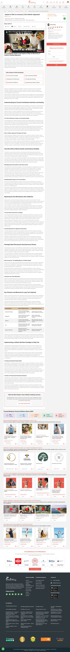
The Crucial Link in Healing (12, 75)
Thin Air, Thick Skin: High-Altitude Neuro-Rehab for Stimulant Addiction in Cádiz (43, 539)
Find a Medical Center (40, 580)
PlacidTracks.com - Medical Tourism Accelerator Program (56, 610)
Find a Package (39, 581)
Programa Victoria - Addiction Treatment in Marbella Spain (26, 464)
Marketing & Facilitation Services (30, 585)
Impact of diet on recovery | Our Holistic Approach (26, 515)
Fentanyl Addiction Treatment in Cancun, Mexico (42, 489)
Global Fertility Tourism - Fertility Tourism (12, 624)
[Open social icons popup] (48, 18)
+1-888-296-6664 (56, 580)
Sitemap (27, 595)
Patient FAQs (28, 589)
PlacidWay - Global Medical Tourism (56, 607)
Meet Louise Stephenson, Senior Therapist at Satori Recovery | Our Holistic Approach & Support (42, 515)
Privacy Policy (54, 61)
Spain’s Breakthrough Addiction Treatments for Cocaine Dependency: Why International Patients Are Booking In (10, 540)
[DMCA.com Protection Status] (33, 639)
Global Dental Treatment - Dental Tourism (27, 624)
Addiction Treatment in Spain (26, 490)
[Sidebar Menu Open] (2, 2)
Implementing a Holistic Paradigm (33, 82)
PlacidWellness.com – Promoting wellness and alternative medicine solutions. (12, 617)
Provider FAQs (28, 590)
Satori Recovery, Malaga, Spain (56, 29)
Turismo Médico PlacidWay (11, 609)
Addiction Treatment (19, 11)
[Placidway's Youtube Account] (13, 594)
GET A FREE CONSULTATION (24, 403)
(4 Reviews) (43, 467)
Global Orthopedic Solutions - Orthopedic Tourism (26, 627)
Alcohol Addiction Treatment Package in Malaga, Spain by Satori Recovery (26, 437)
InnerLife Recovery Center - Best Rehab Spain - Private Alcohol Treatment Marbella (10, 515)
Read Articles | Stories (40, 588)
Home (4, 11)
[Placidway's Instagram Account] (19, 594)
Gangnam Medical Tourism (41, 609)
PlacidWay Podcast (39, 606)
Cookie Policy (60, 61)
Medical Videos (11, 11)
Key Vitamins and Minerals (12, 82)
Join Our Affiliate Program (29, 582)
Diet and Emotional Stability (31, 75)
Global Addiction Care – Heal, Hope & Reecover (41, 624)
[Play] (64, 18)
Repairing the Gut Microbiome (13, 79)
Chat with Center (56, 44)
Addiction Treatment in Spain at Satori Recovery (42, 437)
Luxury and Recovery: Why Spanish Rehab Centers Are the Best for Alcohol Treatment (58, 539)
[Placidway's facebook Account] (7, 594)
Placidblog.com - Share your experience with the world (56, 613)
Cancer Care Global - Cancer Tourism (11, 627)
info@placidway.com (57, 582)
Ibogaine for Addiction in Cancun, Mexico (10, 491)
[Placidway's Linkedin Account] (21, 594)
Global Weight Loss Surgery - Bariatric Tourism (56, 620)
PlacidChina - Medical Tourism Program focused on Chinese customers (27, 613)
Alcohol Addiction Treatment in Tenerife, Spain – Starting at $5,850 (10, 437)
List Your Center (29, 587)
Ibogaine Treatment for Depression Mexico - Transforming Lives (56, 491)
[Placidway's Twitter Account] (10, 594)
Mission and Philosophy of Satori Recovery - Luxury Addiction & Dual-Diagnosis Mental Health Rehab (58, 515)
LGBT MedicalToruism (55, 623)
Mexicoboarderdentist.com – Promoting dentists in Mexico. (56, 616)
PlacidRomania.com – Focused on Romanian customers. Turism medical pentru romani (12, 613)
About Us (27, 580)
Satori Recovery (39, 463)
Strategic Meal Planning (31, 79)
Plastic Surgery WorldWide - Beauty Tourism (26, 620)
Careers (27, 592)
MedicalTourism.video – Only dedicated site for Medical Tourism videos (12, 620)
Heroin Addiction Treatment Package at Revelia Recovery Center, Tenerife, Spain (57, 437)
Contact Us (28, 593)
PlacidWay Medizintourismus (11, 606)
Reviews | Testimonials (40, 585)
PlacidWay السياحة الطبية (25, 609)
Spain (26, 11)
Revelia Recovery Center (57, 463)
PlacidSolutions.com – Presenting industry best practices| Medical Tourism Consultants (42, 613)
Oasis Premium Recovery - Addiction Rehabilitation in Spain (10, 464)
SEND (56, 65)
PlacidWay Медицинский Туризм (27, 606)
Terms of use (56, 60)
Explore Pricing (39, 583)
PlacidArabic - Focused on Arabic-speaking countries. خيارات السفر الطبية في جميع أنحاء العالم (42, 617)
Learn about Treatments (40, 586)
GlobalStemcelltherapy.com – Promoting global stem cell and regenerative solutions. (42, 620)
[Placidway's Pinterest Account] (16, 594)
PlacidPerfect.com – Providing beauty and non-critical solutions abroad (27, 617)
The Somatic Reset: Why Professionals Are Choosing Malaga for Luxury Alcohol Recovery (25, 540)
